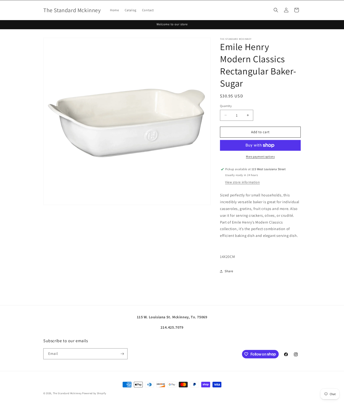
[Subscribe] (122, 353)
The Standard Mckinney (67, 393)
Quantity (226, 106)
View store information (242, 182)
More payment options (260, 156)
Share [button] (229, 271)
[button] (276, 10)
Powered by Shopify (94, 393)
